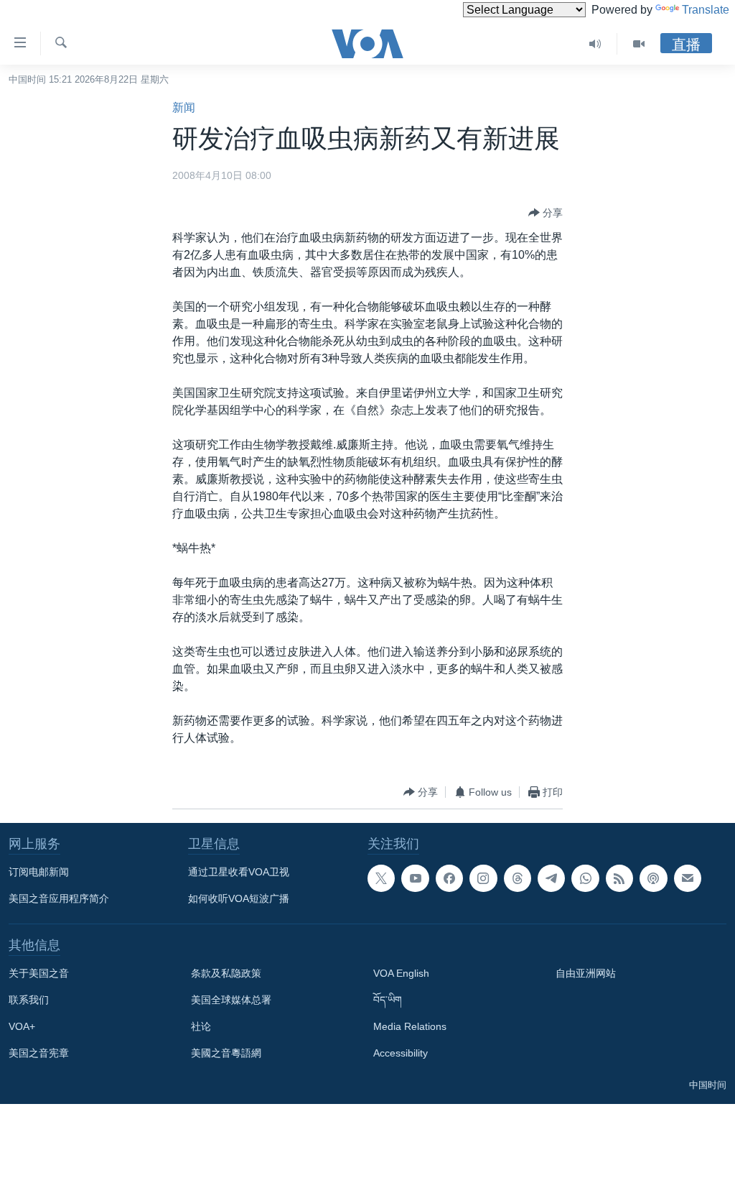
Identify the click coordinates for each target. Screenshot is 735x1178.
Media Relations (409, 1026)
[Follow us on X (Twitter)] (381, 878)
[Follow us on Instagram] (483, 878)
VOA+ (22, 1026)
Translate (705, 10)
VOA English (401, 973)
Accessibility (400, 1053)
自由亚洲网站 (586, 973)
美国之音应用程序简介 (59, 898)
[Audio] (595, 44)
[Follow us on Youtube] (415, 878)
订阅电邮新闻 (39, 872)
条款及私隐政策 (226, 973)
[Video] (638, 44)
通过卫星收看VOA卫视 (238, 872)
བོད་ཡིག (387, 1000)
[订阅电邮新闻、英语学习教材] (687, 878)
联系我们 (29, 1000)
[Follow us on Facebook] (449, 878)
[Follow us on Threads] (517, 878)
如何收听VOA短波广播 (238, 898)
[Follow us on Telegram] (551, 878)
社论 (201, 1026)
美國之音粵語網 (226, 1053)
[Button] (545, 212)
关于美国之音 (39, 973)
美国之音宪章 (39, 1053)
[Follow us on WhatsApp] (585, 878)
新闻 (183, 107)
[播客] (653, 878)
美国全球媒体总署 (231, 1000)
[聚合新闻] (619, 878)
